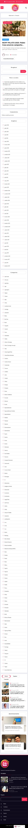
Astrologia (6, 309)
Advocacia (6, 279)
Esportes (6, 437)
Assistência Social (7, 306)
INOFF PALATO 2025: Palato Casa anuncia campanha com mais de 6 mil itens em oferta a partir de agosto (13, 44)
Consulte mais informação (8, 58)
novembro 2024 (7, 193)
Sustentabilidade (7, 643)
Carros (5, 332)
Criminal (6, 378)
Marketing (6, 535)
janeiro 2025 (6, 187)
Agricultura (6, 283)
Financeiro (6, 456)
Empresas (6, 424)
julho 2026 (6, 128)
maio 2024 (6, 213)
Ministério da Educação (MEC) (10, 548)
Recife (5, 614)
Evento (5, 440)
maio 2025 (6, 174)
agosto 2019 (6, 246)
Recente (6, 676)
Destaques (6, 388)
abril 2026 (6, 138)
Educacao (6, 401)
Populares (15, 676)
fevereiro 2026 (7, 144)
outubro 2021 (6, 239)
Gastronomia (6, 463)
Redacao (7, 54)
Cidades (5, 338)
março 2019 (6, 252)
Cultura (5, 381)
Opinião (5, 581)
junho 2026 (6, 131)
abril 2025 (6, 177)
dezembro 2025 (7, 151)
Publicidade (6, 611)
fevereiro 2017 (7, 259)
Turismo (5, 656)
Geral (5, 466)
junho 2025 (6, 170)
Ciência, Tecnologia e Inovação (9, 345)
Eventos (5, 443)
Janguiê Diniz (6, 499)
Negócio (5, 568)
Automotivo (6, 312)
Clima (5, 348)
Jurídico (5, 506)
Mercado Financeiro (8, 542)
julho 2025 (6, 167)
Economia (6, 397)
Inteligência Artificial (8, 486)
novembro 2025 (7, 154)
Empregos (6, 420)
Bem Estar (6, 319)
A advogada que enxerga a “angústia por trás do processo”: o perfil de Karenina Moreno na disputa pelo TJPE (14, 94)
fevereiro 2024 (7, 216)
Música (5, 565)
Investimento (6, 493)
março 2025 (6, 180)
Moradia (5, 555)
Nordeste (6, 574)
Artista (5, 302)
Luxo (5, 529)
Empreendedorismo (7, 407)
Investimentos (6, 496)
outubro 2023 (6, 229)
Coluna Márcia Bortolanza (9, 355)
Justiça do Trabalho (7, 512)
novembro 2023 (7, 226)
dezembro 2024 (7, 190)
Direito (5, 391)
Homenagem (6, 476)
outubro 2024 (6, 197)
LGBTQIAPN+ (7, 519)
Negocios (6, 571)
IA (4, 479)
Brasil (5, 322)
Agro (5, 286)
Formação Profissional (8, 460)
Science (5, 627)
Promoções (5, 39)
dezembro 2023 (7, 223)
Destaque (6, 384)
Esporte (5, 433)
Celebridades (6, 335)
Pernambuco (6, 591)
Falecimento (6, 447)
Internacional (6, 489)
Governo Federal (7, 470)
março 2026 (6, 141)
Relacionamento (7, 620)
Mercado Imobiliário (8, 545)
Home (4, 803)
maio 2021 (6, 243)
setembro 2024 (7, 200)
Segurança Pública (7, 630)
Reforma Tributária (7, 617)
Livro (5, 522)
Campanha (6, 325)
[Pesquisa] (26, 8)
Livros (5, 525)
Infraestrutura (6, 483)
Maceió (5, 532)
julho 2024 (6, 206)
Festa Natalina (6, 453)
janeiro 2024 (6, 220)
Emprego (6, 417)
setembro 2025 (7, 161)
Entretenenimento (7, 427)
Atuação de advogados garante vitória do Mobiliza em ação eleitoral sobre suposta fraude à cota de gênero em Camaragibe (14, 89)
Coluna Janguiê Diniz (8, 352)
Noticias (5, 578)
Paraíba (5, 584)
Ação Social (6, 276)
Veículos (6, 663)
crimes (5, 374)
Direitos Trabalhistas (8, 394)
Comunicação (6, 365)
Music (5, 561)
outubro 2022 (6, 236)
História (5, 473)
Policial (5, 597)
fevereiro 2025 (7, 184)
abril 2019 (6, 249)
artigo (5, 299)
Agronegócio (6, 289)
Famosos (6, 450)
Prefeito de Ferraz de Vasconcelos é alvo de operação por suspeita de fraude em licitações (18, 779)
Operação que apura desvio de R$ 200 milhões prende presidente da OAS (18, 787)
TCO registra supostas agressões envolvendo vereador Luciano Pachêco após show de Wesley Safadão (13, 99)
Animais (5, 296)
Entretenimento (7, 430)
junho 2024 (6, 210)
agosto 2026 (6, 125)
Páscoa (5, 588)
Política (5, 601)
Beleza (5, 315)
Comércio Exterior (7, 361)
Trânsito (5, 650)
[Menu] (2, 7)
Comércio (6, 358)
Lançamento (6, 515)
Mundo (5, 558)
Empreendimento (7, 414)
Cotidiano (6, 371)
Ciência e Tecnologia (8, 342)
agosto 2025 (6, 164)
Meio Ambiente (7, 538)
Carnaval (6, 329)
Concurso (6, 368)
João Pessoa (6, 502)
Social (5, 640)
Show (5, 637)
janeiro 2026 (6, 148)
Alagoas (5, 292)
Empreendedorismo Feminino (9, 411)
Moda (5, 551)
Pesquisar (14, 67)
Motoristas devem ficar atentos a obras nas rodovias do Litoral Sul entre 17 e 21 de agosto (13, 104)
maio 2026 (6, 134)
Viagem (5, 666)
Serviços (6, 633)
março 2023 (6, 233)
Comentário (6, 679)
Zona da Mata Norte (8, 670)
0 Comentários (14, 54)
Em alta (5, 404)
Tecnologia (6, 647)
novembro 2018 (7, 256)
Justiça (5, 509)
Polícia (5, 594)
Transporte (6, 653)
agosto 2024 (6, 203)
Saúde (5, 624)
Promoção (6, 604)
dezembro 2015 (7, 266)
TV (5, 660)
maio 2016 (6, 262)
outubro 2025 (6, 157)
